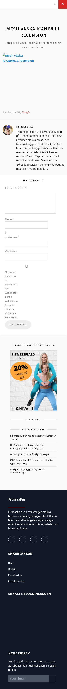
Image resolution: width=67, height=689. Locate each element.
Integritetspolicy (16, 581)
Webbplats (11, 251)
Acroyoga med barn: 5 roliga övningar (29, 454)
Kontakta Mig (15, 575)
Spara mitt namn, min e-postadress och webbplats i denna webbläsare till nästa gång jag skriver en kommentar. (11, 295)
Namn (9, 219)
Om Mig (12, 568)
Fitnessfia (26, 112)
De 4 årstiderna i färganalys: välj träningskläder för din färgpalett (27, 446)
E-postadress (12, 235)
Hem (10, 562)
